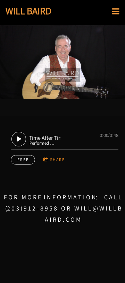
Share (57, 159)
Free (23, 159)
